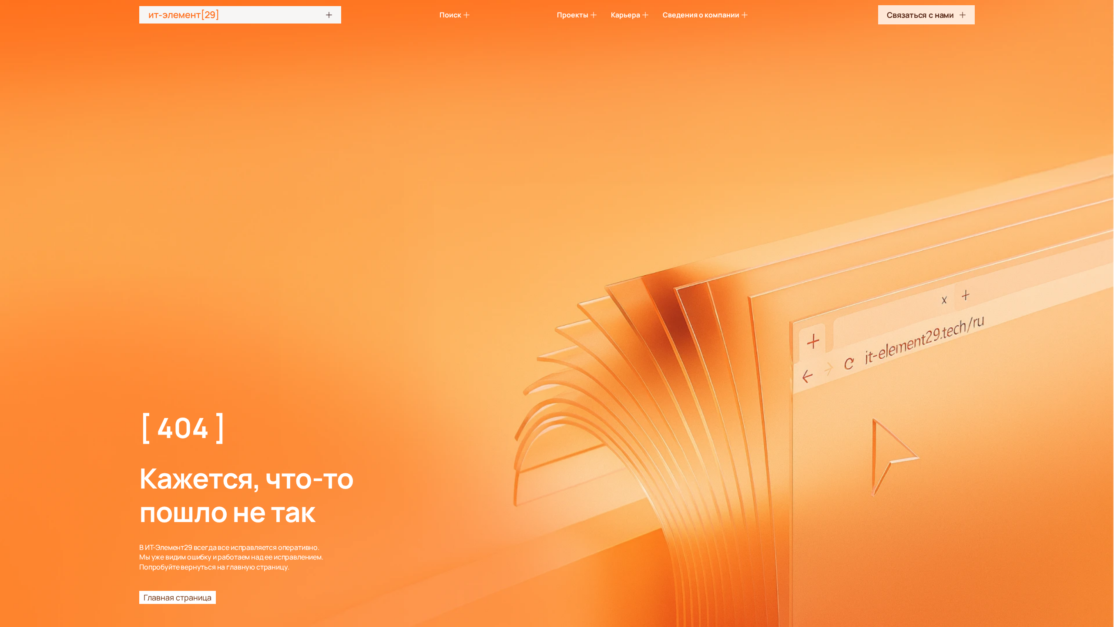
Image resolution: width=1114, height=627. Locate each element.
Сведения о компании (701, 15)
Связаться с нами (920, 15)
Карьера (625, 15)
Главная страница (177, 597)
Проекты (572, 15)
